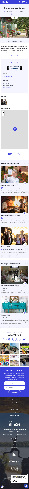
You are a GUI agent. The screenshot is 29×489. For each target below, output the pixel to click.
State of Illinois (14, 438)
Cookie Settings (14, 447)
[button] (15, 129)
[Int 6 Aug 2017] (4, 102)
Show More (14, 55)
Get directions (7, 87)
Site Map (14, 444)
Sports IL (14, 403)
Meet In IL (14, 406)
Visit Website (14, 63)
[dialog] (2, 486)
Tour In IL (14, 400)
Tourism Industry (14, 415)
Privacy (14, 441)
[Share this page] (16, 17)
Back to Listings (16, 154)
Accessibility (14, 409)
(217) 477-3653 (7, 76)
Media (14, 412)
